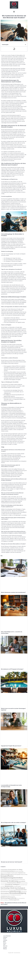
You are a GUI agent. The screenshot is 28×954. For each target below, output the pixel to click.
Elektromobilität (24, 874)
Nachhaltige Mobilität (17, 886)
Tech (4, 944)
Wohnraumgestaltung (8, 898)
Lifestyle (5, 940)
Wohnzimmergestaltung (20, 898)
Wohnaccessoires (11, 896)
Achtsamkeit (4, 869)
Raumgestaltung (5, 891)
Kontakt (5, 947)
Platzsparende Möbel (21, 889)
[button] (14, 12)
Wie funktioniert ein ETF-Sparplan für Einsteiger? (12, 669)
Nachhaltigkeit (20, 888)
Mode (4, 941)
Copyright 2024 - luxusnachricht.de (14, 952)
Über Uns (5, 945)
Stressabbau (5, 893)
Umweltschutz (4, 896)
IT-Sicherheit (3, 884)
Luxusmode (22, 884)
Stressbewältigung (17, 893)
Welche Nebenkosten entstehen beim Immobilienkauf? (13, 592)
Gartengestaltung (21, 879)
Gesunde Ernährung (9, 881)
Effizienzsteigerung (6, 874)
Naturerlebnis (4, 889)
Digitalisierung (21, 872)
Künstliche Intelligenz (12, 884)
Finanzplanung (15, 879)
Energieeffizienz (7, 876)
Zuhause (5, 937)
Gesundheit (21, 881)
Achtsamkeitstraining (7, 871)
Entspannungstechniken (12, 878)
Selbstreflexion (24, 891)
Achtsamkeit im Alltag (15, 869)
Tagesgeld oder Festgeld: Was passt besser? (11, 745)
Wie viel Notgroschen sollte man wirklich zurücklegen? (13, 822)
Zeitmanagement (14, 899)
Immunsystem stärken (14, 883)
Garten (4, 938)
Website (5, 948)
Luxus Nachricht (7, 935)
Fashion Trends (9, 879)
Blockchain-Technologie (18, 871)
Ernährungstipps (4, 879)
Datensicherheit (4, 872)
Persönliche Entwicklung (11, 889)
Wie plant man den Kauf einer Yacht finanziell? (11, 861)
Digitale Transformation (12, 872)
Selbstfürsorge (15, 891)
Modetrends (9, 886)
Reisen (2, 902)
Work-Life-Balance (5, 899)
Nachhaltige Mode (8, 888)
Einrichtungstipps (16, 874)
